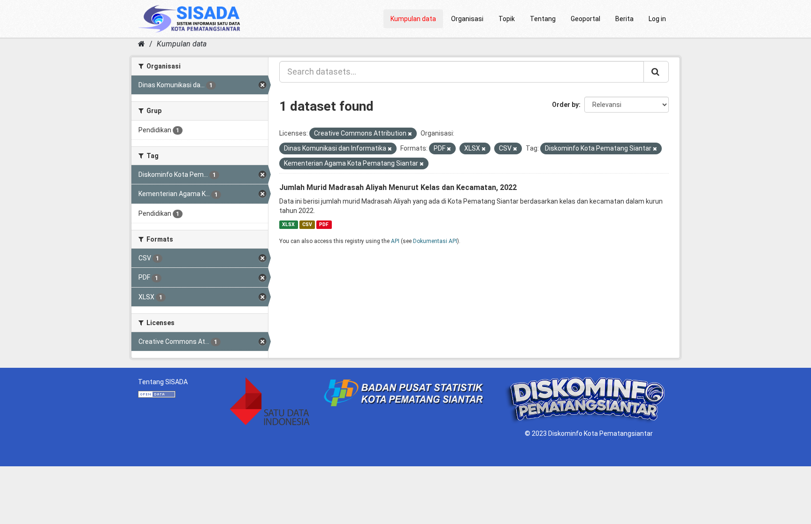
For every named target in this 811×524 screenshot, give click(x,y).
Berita (624, 19)
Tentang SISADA (163, 382)
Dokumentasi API (435, 241)
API (395, 241)
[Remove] (410, 134)
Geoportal (585, 19)
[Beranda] (141, 43)
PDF (324, 224)
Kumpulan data (413, 19)
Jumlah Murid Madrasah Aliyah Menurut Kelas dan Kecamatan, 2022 (398, 187)
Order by (565, 104)
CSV (307, 224)
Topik (506, 19)
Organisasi (467, 19)
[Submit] (656, 72)
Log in (657, 19)
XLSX (288, 224)
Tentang (543, 19)
